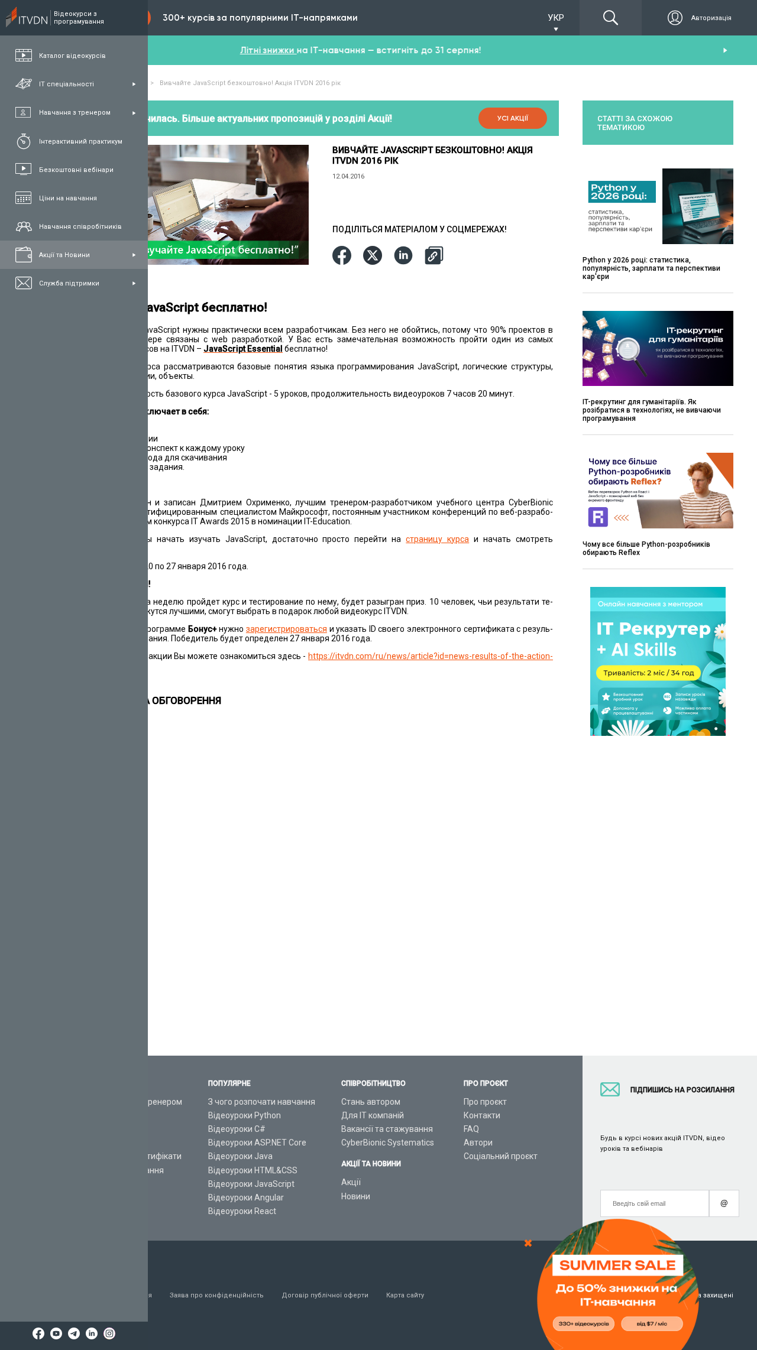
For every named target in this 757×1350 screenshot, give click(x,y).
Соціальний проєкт (501, 1156)
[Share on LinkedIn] (403, 256)
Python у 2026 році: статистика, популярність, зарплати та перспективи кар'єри (651, 268)
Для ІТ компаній (372, 1115)
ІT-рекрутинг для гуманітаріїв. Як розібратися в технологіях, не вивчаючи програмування (652, 410)
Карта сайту (405, 1295)
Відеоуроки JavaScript (251, 1184)
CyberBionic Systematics (387, 1142)
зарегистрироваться (286, 629)
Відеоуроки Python (244, 1115)
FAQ (471, 1129)
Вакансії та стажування (387, 1129)
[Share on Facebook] (341, 256)
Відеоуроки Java (240, 1156)
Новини (355, 1196)
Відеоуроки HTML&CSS (252, 1170)
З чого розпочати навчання (261, 1101)
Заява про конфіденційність (217, 1295)
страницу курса (437, 539)
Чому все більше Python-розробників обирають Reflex (646, 548)
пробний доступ (328, 50)
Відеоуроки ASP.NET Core (257, 1142)
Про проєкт (485, 1101)
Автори (478, 1142)
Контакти (482, 1115)
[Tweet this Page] (372, 256)
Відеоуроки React (242, 1211)
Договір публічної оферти (325, 1295)
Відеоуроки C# (237, 1129)
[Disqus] (321, 870)
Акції (351, 1182)
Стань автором (370, 1101)
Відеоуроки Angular (246, 1197)
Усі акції (512, 118)
